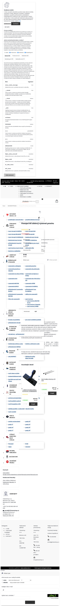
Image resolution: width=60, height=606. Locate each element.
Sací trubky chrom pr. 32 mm (48, 379)
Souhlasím (16, 23)
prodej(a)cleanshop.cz (11, 510)
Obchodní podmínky (25, 188)
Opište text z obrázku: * (8, 595)
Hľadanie (26, 201)
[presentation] (22, 388)
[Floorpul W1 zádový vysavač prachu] (39, 217)
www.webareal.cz (25, 568)
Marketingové (29, 52)
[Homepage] (5, 186)
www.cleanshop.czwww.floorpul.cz (17, 474)
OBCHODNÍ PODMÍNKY (23, 186)
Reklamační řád (24, 190)
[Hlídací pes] (49, 260)
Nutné (7, 52)
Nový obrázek (54, 598)
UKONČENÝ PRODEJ (12, 206)
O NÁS (11, 186)
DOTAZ (40, 186)
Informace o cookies (25, 197)
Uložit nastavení (10, 175)
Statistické (21, 52)
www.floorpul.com (32, 474)
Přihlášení (49, 181)
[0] (56, 201)
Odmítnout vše (7, 23)
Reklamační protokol (25, 191)
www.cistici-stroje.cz (6, 473)
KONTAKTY (49, 186)
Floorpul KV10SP (44, 353)
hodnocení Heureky (8, 482)
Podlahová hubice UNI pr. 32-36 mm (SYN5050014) (29, 390)
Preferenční (13, 52)
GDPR (21, 195)
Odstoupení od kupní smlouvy (42, 568)
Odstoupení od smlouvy (26, 193)
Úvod (4, 206)
